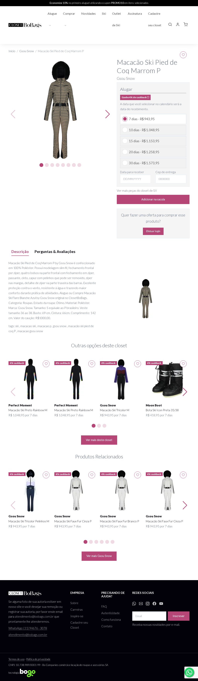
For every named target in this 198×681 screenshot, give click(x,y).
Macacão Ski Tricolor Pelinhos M (29, 521)
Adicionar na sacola (153, 199)
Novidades (88, 13)
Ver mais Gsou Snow (99, 556)
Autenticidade (110, 613)
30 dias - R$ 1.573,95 (144, 163)
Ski (104, 13)
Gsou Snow (26, 51)
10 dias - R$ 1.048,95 (144, 130)
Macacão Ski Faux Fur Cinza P (72, 521)
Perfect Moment (20, 405)
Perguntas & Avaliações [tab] (55, 251)
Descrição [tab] (20, 251)
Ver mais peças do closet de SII (137, 190)
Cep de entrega (165, 172)
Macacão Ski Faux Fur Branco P (119, 521)
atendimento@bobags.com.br (34, 616)
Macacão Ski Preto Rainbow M (28, 410)
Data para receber (132, 172)
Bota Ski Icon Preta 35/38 (162, 410)
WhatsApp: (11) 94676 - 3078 (28, 628)
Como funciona (111, 619)
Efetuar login (153, 231)
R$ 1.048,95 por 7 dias (23, 415)
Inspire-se (76, 616)
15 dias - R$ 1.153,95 (144, 141)
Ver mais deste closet (99, 440)
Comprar (69, 13)
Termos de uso (16, 659)
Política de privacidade (38, 659)
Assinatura (135, 13)
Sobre (74, 603)
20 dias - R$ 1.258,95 (144, 152)
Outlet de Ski (116, 19)
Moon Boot (154, 405)
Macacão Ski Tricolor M (114, 410)
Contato (106, 626)
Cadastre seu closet (154, 19)
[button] (170, 24)
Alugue (52, 13)
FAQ (104, 606)
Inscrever (179, 616)
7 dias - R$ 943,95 (142, 119)
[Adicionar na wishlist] (183, 54)
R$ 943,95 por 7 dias (113, 415)
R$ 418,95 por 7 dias (159, 415)
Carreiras (76, 609)
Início (12, 51)
